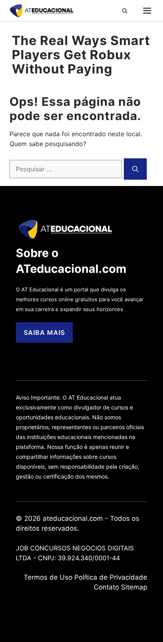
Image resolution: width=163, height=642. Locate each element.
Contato (106, 587)
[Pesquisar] (135, 169)
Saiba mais (44, 332)
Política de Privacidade (110, 577)
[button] (132, 11)
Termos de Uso (48, 577)
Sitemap (134, 587)
